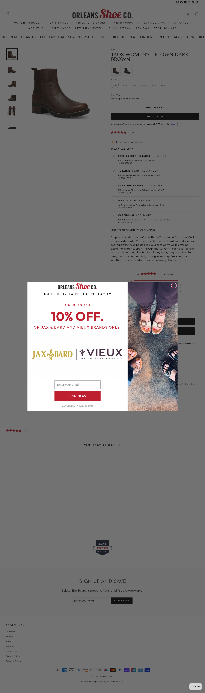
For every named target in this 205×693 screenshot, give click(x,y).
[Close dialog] (174, 285)
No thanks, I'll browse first (77, 405)
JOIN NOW (77, 396)
